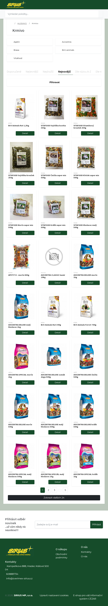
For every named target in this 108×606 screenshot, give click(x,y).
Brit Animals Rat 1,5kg (18, 125)
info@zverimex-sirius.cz (19, 578)
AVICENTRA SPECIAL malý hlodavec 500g (20, 475)
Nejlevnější (32, 71)
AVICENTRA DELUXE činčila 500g (85, 375)
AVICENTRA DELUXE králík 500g (85, 425)
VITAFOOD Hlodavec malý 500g (85, 226)
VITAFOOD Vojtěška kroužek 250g (21, 176)
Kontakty (86, 552)
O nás (84, 556)
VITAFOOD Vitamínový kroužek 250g (84, 126)
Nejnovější (64, 71)
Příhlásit (96, 524)
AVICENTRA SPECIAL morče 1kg (20, 375)
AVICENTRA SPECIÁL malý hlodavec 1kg (52, 475)
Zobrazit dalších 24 (54, 497)
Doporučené (14, 71)
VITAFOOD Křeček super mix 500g (86, 176)
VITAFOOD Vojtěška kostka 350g (53, 126)
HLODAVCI (22, 23)
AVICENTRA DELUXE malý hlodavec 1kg (19, 326)
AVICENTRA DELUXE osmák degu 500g (53, 375)
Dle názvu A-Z (83, 71)
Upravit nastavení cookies (54, 595)
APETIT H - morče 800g (18, 275)
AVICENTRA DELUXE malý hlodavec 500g (52, 425)
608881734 (12, 574)
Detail (25, 133)
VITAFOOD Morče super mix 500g (20, 226)
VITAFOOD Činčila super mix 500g (53, 176)
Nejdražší (48, 71)
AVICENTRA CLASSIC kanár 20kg (53, 276)
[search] (100, 14)
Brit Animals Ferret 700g (85, 325)
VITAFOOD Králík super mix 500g (53, 226)
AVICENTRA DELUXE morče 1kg (85, 276)
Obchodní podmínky (61, 556)
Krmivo (35, 23)
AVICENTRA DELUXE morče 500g (20, 425)
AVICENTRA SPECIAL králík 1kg (86, 475)
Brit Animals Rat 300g (51, 325)
